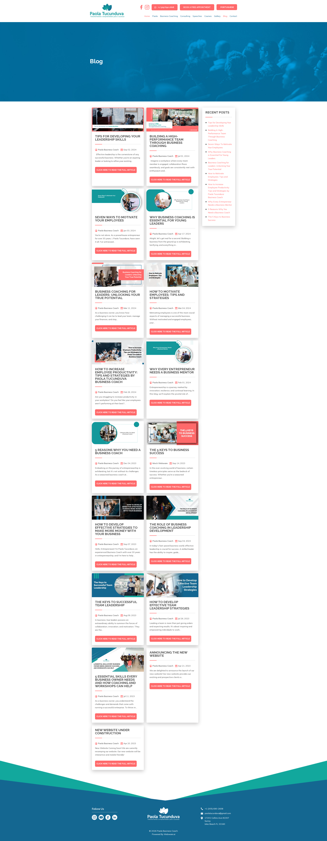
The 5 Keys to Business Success (169, 451)
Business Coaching (169, 16)
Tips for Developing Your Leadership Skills (117, 137)
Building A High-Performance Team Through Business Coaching (166, 141)
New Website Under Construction (112, 731)
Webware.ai (169, 834)
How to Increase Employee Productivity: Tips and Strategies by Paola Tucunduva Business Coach (116, 375)
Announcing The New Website (168, 653)
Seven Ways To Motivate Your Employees (116, 218)
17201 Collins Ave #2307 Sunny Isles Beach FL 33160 (217, 821)
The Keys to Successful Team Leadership (116, 603)
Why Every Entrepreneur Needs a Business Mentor (172, 370)
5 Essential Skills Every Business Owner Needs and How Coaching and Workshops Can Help (116, 681)
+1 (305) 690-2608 (165, 7)
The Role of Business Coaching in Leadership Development (170, 527)
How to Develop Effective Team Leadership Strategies (169, 605)
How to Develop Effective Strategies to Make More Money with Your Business (116, 529)
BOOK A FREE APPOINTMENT (197, 7)
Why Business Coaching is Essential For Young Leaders (172, 220)
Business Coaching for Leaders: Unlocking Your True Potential (117, 295)
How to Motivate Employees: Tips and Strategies (167, 295)
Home (147, 16)
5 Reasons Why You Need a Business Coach (118, 451)
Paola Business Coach (167, 831)
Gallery (217, 16)
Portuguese (227, 7)
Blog (225, 16)
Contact (233, 16)
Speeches (197, 16)
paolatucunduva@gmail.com (218, 813)
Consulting (185, 16)
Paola (155, 16)
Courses (208, 16)
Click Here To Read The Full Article (115, 170)
